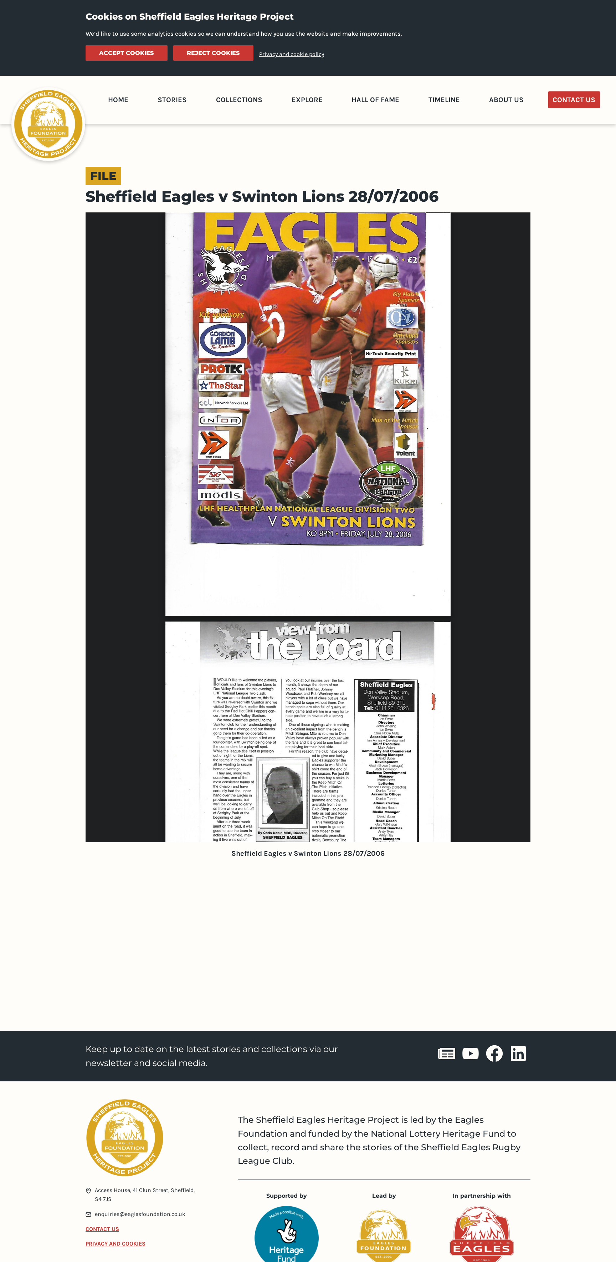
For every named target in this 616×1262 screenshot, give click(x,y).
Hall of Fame (375, 100)
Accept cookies (126, 53)
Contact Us (574, 100)
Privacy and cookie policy (291, 54)
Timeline (444, 100)
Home (118, 100)
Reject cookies (213, 53)
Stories (172, 100)
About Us (506, 100)
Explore (307, 100)
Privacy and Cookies (115, 1243)
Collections (239, 100)
